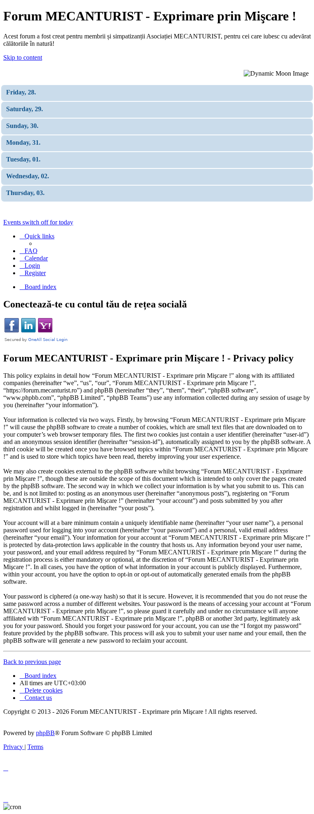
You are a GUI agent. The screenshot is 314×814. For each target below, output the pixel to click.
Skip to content (22, 57)
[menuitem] (29, 250)
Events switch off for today (38, 222)
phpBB (45, 732)
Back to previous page (32, 661)
